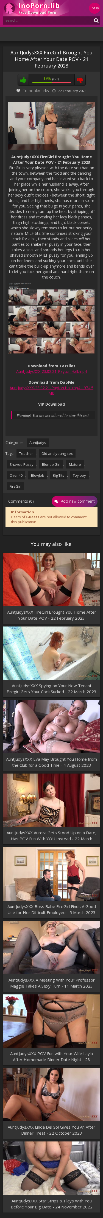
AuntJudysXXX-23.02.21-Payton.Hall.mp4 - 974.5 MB (51, 390)
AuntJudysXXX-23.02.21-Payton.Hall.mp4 (51, 371)
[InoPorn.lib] (36, 8)
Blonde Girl (51, 464)
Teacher (26, 453)
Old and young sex (57, 453)
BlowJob (37, 475)
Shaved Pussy (22, 464)
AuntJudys (37, 442)
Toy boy (79, 475)
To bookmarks (36, 90)
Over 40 (16, 475)
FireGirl (15, 486)
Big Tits (58, 475)
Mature (75, 464)
